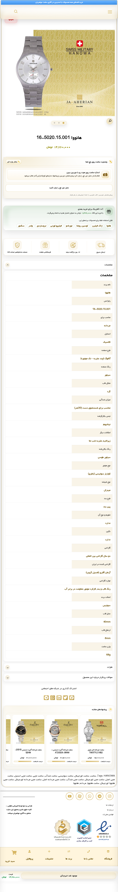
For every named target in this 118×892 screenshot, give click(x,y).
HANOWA (109, 776)
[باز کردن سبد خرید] (14, 852)
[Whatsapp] (89, 796)
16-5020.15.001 (101, 309)
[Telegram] (99, 796)
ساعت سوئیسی (65, 776)
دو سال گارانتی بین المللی (98, 556)
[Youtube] (69, 796)
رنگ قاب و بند (103, 589)
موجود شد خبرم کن (68, 876)
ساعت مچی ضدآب (75, 779)
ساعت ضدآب (51, 776)
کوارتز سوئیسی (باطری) (99, 474)
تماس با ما (88, 859)
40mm (106, 622)
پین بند (106, 507)
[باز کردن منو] (110, 12)
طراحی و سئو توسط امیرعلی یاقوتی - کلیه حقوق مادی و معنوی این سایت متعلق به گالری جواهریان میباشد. (19, 809)
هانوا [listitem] (108, 226)
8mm (107, 638)
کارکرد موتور (90, 589)
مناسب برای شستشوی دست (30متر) (92, 408)
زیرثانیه (106, 441)
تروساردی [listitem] (41, 226)
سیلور (107, 375)
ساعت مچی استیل (23, 776)
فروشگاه (108, 859)
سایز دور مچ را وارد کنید (59, 187)
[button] (109, 121)
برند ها (69, 859)
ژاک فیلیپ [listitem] (97, 226)
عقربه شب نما (95, 441)
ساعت (93, 776)
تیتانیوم (106, 424)
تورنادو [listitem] (69, 226)
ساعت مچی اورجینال (94, 779)
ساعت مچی (38, 776)
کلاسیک (106, 342)
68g (108, 655)
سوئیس (106, 605)
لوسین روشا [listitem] (82, 226)
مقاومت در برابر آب (74, 589)
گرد (108, 391)
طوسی (101, 457)
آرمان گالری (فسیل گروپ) (98, 572)
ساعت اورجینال (82, 776)
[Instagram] (109, 796)
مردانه (107, 325)
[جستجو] (16, 11)
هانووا (107, 293)
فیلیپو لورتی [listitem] (56, 226)
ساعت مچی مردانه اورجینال (28, 779)
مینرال (107, 490)
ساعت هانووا (93, 783)
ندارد (107, 523)
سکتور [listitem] (21, 226)
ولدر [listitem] (31, 226)
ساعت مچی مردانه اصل (54, 779)
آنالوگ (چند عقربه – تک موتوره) (95, 358)
